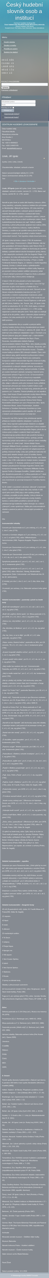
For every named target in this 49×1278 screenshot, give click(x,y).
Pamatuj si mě (6, 107)
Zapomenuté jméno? (11, 114)
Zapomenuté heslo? (11, 117)
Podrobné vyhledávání (9, 90)
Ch (8, 63)
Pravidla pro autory (11, 49)
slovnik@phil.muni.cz (14, 148)
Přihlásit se (8, 110)
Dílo (16, 181)
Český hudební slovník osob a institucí (24, 11)
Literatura (22, 181)
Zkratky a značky (10, 45)
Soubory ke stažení (11, 52)
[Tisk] (44, 159)
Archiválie (30, 181)
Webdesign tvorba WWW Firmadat (25, 1275)
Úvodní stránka (9, 42)
